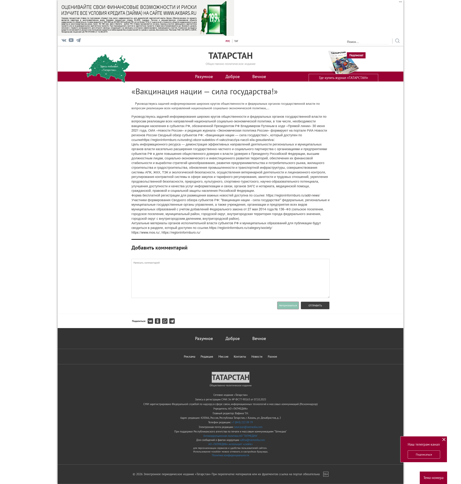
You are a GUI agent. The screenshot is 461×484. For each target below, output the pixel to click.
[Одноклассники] (158, 321)
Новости (256, 357)
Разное (272, 357)
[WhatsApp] (165, 321)
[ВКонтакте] (151, 321)
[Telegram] (78, 41)
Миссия (223, 357)
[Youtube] (71, 41)
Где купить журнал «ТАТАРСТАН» (343, 78)
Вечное (259, 76)
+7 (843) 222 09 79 (242, 422)
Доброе (232, 76)
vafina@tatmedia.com (252, 440)
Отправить (315, 305)
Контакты (240, 357)
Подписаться (424, 454)
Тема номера (433, 477)
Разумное (204, 76)
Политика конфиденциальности (230, 455)
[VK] (64, 41)
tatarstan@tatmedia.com (248, 427)
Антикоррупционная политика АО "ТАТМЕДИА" (230, 435)
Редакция (207, 357)
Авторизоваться (288, 305)
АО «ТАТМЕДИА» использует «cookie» (230, 444)
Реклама (189, 357)
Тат (236, 41)
